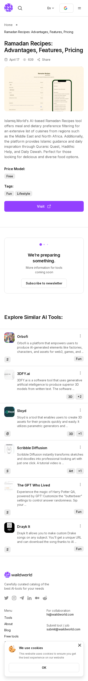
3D (70, 397)
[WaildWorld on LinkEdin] (29, 598)
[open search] (20, 8)
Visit (40, 206)
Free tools (11, 636)
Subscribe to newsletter (44, 283)
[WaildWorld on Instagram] (14, 598)
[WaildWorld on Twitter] (6, 598)
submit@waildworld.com (63, 629)
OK (44, 667)
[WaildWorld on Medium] (37, 598)
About (8, 624)
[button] (66, 8)
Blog (7, 630)
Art (71, 471)
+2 (80, 396)
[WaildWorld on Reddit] (45, 598)
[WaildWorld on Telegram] (22, 598)
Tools (8, 617)
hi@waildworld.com (60, 614)
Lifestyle (23, 193)
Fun (9, 193)
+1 (80, 433)
